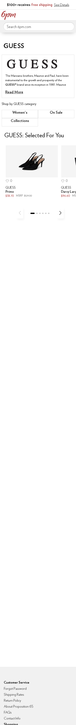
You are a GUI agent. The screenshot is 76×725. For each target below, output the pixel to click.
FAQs (8, 712)
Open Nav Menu (72, 14)
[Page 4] (42, 213)
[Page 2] (37, 213)
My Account (45, 14)
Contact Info (12, 718)
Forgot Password (15, 689)
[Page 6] (48, 213)
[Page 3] (40, 213)
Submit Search (69, 26)
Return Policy (12, 700)
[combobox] (38, 27)
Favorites (54, 14)
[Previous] (19, 212)
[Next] (60, 212)
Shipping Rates (14, 694)
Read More (14, 92)
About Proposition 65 (18, 706)
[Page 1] (32, 213)
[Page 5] (45, 213)
